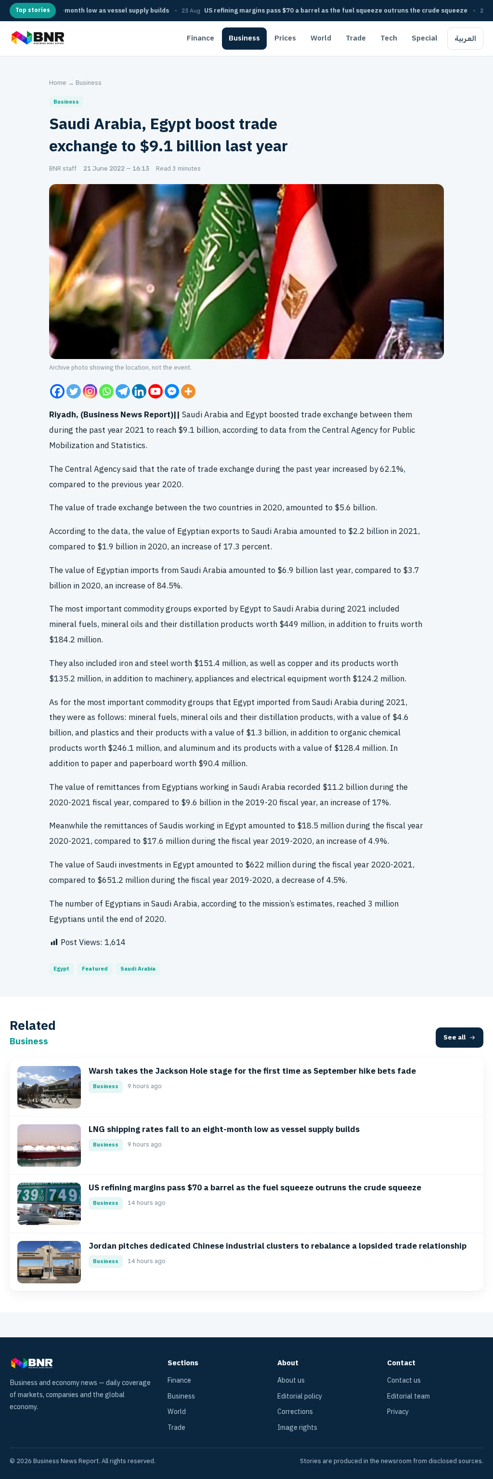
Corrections (295, 1412)
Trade (356, 38)
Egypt (61, 969)
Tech (388, 38)
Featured (95, 969)
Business (244, 38)
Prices (285, 38)
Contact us (404, 1380)
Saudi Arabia (138, 969)
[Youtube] (155, 391)
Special (425, 38)
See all (454, 1037)
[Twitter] (73, 391)
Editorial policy (299, 1396)
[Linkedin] (139, 391)
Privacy (398, 1412)
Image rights (297, 1428)
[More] (188, 391)
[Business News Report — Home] (37, 38)
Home (57, 82)
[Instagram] (90, 391)
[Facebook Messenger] (172, 391)
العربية (465, 38)
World (321, 38)
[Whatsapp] (106, 391)
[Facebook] (57, 391)
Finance (200, 38)
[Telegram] (123, 391)
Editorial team (408, 1396)
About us (291, 1380)
